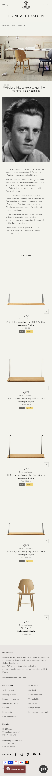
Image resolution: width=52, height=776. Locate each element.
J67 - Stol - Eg (26, 628)
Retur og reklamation (10, 699)
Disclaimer (32, 703)
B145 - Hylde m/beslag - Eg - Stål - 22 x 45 (26, 398)
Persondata (7, 712)
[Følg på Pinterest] (28, 754)
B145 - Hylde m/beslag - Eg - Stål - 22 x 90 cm (26, 322)
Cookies (5, 708)
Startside (5, 26)
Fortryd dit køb (34, 708)
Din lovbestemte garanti (38, 712)
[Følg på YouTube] (34, 754)
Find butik (32, 690)
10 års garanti (8, 690)
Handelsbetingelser (10, 703)
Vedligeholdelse (34, 699)
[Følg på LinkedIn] (40, 754)
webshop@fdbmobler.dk (12, 741)
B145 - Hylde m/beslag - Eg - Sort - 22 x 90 (26, 551)
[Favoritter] (44, 5)
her (24, 678)
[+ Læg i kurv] (46, 311)
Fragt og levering (9, 695)
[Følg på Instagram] (21, 754)
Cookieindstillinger (9, 716)
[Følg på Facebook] (15, 754)
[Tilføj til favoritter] (27, 316)
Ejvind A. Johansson (18, 26)
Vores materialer (35, 695)
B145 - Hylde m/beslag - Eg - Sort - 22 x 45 (26, 475)
